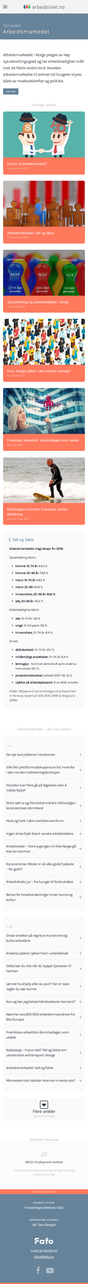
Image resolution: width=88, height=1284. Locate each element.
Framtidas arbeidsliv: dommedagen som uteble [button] (37, 1035)
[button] (5, 7)
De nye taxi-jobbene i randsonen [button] (30, 754)
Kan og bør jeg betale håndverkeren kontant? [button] (40, 1001)
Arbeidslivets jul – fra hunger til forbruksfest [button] (39, 881)
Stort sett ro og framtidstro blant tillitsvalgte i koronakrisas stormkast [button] (41, 805)
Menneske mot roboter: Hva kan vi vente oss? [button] (40, 1080)
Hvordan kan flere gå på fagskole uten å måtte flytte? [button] (36, 787)
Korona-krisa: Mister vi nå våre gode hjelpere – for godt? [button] (40, 866)
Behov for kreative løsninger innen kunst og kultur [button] (39, 897)
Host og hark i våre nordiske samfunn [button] (35, 820)
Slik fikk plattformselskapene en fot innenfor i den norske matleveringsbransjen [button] (40, 770)
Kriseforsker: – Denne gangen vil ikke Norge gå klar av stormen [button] (41, 849)
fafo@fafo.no (44, 1257)
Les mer (10, 91)
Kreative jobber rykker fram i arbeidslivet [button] (37, 953)
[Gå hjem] (44, 7)
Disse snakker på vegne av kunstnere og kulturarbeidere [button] (36, 938)
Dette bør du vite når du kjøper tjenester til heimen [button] (38, 968)
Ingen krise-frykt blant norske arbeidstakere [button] (39, 833)
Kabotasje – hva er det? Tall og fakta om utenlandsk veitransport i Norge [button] (36, 1052)
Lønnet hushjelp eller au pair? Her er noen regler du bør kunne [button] (38, 986)
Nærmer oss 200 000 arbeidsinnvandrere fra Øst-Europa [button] (40, 1017)
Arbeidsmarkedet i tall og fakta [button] (29, 1068)
